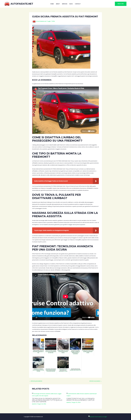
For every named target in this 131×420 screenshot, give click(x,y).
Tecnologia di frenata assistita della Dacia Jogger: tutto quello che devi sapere (47, 400)
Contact (78, 3)
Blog (71, 3)
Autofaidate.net (22, 3)
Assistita (34, 404)
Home (52, 3)
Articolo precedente (35, 381)
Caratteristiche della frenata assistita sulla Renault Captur (80, 399)
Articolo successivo (95, 381)
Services (64, 3)
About (58, 3)
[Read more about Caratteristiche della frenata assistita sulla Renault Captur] (82, 395)
